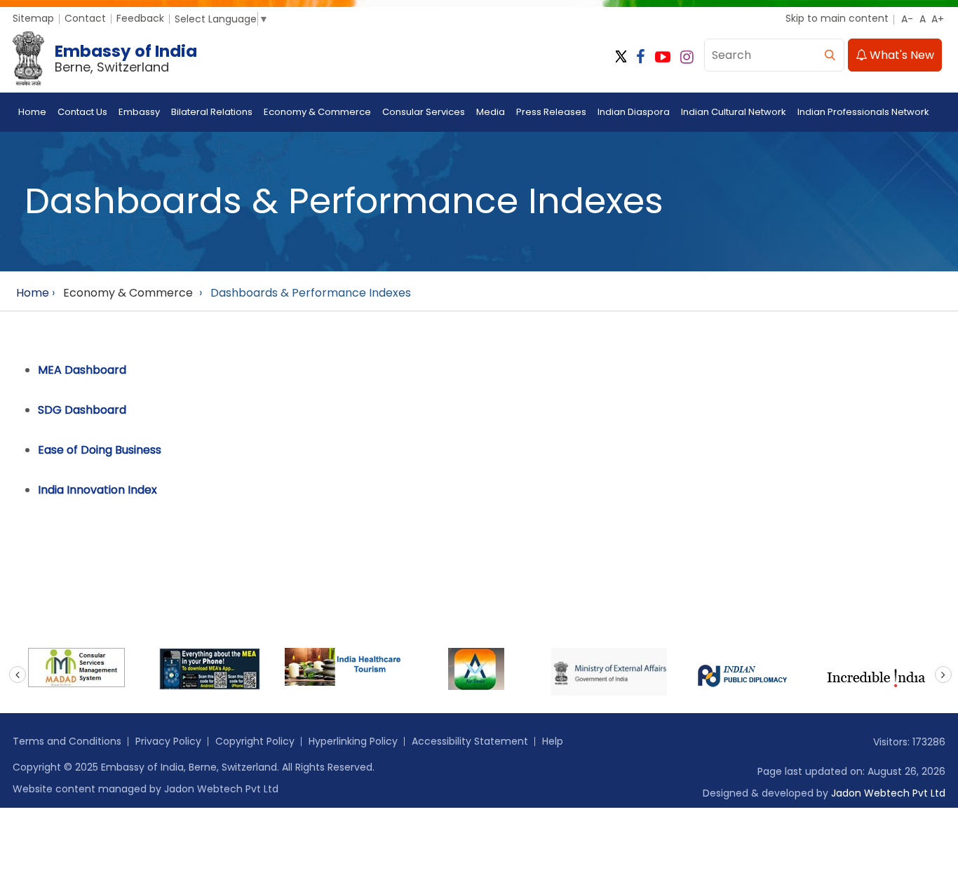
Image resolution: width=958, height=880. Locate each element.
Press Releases (551, 112)
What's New (900, 55)
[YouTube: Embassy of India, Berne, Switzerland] (662, 57)
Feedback (140, 18)
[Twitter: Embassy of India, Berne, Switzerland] (621, 57)
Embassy (139, 112)
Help (552, 741)
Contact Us (82, 112)
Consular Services (423, 112)
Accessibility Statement (470, 741)
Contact (85, 18)
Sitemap (33, 18)
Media (490, 112)
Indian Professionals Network (863, 112)
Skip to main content (837, 18)
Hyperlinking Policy (353, 741)
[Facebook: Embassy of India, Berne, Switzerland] (640, 57)
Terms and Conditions (67, 741)
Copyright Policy (255, 741)
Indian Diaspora (634, 112)
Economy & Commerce (317, 112)
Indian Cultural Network (733, 112)
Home (32, 112)
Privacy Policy (168, 741)
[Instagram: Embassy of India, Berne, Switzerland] (687, 57)
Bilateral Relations (211, 112)
